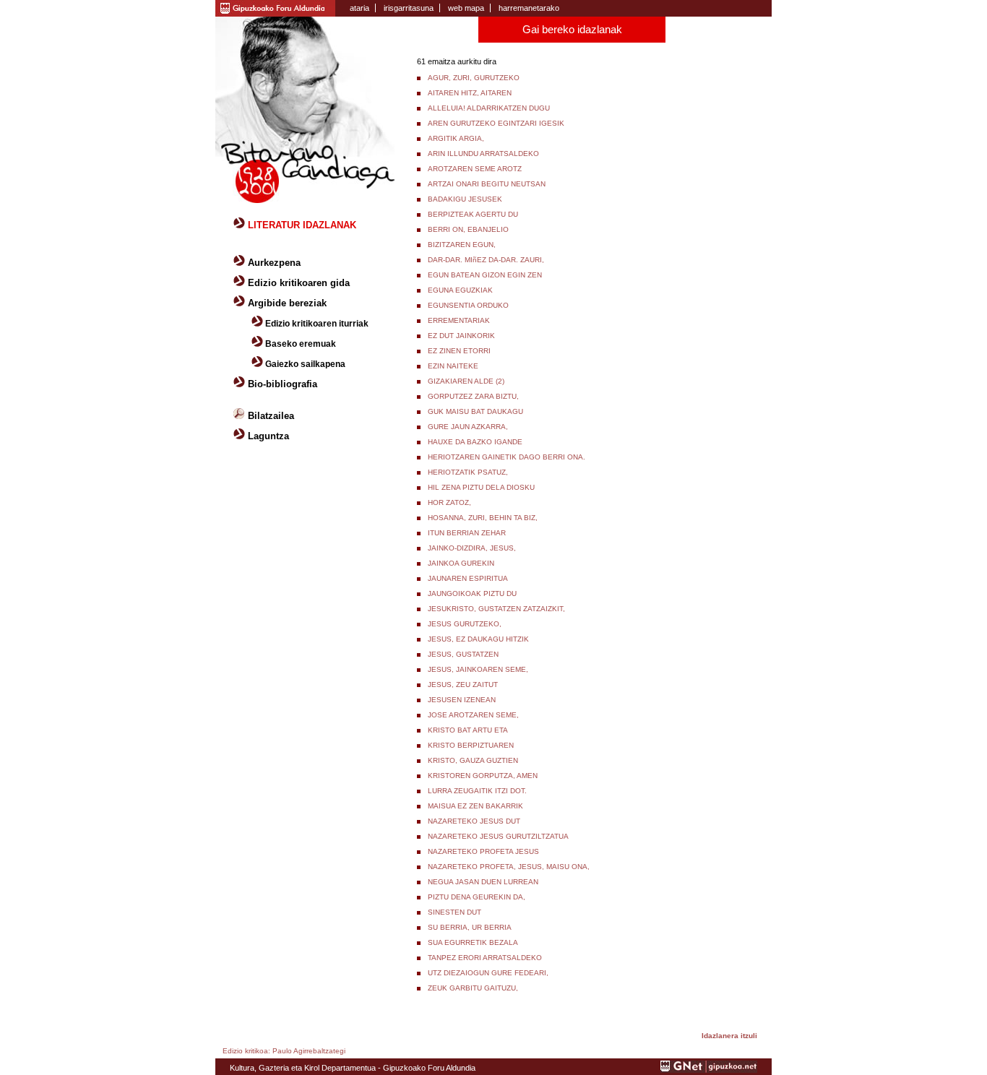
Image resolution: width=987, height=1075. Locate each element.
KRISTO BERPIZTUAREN (471, 745)
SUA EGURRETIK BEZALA (473, 942)
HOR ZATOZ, (449, 502)
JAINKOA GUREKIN (461, 563)
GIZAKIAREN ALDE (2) (466, 381)
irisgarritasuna (409, 8)
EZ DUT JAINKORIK (461, 336)
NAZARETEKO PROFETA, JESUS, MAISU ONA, (509, 867)
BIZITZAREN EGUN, (462, 245)
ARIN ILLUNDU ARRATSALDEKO (483, 153)
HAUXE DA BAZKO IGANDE (475, 442)
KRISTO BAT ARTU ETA (468, 730)
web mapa (466, 8)
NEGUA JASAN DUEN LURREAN (483, 882)
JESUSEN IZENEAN (462, 700)
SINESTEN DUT (454, 912)
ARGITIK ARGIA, (456, 138)
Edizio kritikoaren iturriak (316, 324)
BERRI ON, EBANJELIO (468, 229)
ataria (359, 8)
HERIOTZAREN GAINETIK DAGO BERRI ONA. (506, 457)
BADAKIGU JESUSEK (465, 199)
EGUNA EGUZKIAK (460, 290)
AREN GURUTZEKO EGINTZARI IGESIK (496, 123)
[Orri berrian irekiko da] (275, 7)
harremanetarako (529, 8)
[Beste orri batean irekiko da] (708, 1070)
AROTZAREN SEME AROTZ (475, 169)
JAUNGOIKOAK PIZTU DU (472, 593)
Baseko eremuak (300, 344)
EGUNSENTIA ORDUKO (468, 305)
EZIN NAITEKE (453, 366)
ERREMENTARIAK (459, 320)
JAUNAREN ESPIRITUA (468, 578)
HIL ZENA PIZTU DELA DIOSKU (481, 487)
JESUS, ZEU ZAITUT (463, 684)
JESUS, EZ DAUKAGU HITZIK (478, 639)
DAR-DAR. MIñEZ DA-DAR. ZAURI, (486, 260)
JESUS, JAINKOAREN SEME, (478, 669)
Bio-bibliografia (282, 384)
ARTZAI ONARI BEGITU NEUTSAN (487, 184)
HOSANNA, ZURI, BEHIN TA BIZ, (483, 518)
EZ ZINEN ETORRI (459, 351)
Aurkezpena (274, 262)
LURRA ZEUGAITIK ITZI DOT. (477, 791)
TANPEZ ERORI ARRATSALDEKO (485, 958)
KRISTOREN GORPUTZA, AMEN (483, 776)
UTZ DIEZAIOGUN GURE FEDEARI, (488, 973)
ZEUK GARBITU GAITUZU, (473, 988)
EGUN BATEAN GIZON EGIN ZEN (485, 275)
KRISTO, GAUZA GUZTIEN (473, 760)
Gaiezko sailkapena (305, 364)
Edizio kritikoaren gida (299, 282)
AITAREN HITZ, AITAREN (470, 93)
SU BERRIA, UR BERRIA (470, 927)
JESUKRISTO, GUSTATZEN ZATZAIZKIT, (496, 609)
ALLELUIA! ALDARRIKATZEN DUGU (489, 108)
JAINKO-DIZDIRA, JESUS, (472, 548)
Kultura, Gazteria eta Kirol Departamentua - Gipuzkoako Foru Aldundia (352, 1067)
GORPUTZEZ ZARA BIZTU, (473, 396)
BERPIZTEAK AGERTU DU (473, 214)
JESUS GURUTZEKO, (464, 624)
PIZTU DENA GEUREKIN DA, (476, 897)
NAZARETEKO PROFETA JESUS (483, 851)
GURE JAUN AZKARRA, (468, 427)
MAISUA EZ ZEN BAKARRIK (475, 806)
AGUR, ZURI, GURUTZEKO (474, 78)
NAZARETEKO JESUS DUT (474, 821)
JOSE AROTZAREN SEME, (473, 715)
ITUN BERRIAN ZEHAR (467, 533)
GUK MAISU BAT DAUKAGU (475, 411)
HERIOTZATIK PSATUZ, (468, 472)
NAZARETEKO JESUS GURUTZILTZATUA (498, 836)
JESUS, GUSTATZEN (463, 654)
